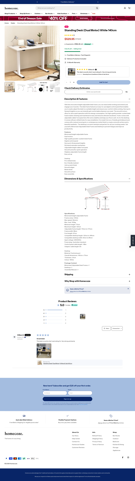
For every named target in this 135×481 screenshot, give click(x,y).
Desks (13, 23)
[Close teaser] (130, 247)
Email (69, 389)
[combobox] (67, 8)
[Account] (125, 8)
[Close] (128, 288)
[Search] (97, 8)
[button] (37, 2)
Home (7, 23)
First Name (46, 389)
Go (127, 92)
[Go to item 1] (82, 316)
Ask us (71, 291)
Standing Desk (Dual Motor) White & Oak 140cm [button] (57, 363)
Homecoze (13, 463)
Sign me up (67, 399)
